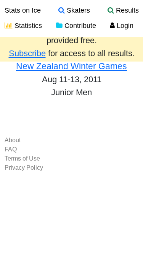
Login (124, 25)
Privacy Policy (24, 167)
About (13, 140)
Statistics (27, 25)
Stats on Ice (23, 10)
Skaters (77, 10)
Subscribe (27, 53)
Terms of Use (22, 158)
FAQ (11, 149)
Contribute (79, 25)
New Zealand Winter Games (71, 66)
